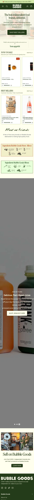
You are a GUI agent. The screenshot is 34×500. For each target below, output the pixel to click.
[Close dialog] (33, 239)
